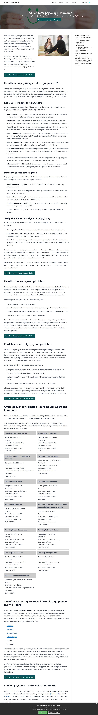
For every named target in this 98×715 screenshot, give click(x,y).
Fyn (66, 2)
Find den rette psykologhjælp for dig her (49, 20)
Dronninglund (12, 633)
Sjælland (73, 2)
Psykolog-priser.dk (11, 2)
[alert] (49, 709)
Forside (54, 2)
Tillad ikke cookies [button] (54, 712)
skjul (89, 35)
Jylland (61, 2)
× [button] (96, 703)
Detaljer (64, 709)
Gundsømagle (12, 637)
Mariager (10, 626)
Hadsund (10, 629)
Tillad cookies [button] (43, 712)
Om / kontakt (82, 2)
